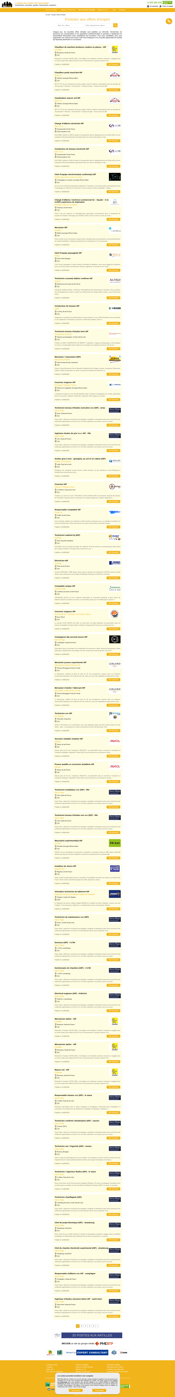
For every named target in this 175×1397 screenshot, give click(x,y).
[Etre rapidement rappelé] (168, 21)
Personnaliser (75, 1390)
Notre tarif (49, 1369)
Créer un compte (167, 6)
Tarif (113, 10)
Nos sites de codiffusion (54, 1371)
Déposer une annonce (68, 10)
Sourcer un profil (51, 10)
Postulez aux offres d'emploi (87, 19)
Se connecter (153, 6)
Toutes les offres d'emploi (84, 1367)
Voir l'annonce (113, 64)
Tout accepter (99, 1390)
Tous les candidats (82, 1365)
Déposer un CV (103, 10)
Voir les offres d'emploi (86, 10)
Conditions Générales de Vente (117, 1371)
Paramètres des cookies (115, 1367)
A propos (122, 10)
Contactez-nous (51, 1365)
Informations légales (113, 1365)
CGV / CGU (103, 1380)
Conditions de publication (115, 1369)
